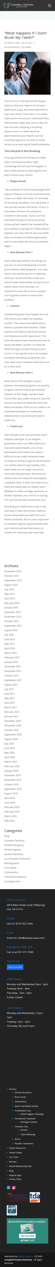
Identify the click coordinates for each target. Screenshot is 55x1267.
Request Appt (15, 1175)
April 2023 (9, 598)
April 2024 (9, 798)
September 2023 (13, 580)
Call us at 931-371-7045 (20, 952)
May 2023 (9, 594)
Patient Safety (15, 1152)
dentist (14, 101)
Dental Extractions (23, 1092)
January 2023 (11, 607)
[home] (17, 5)
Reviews (12, 1161)
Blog (6, 836)
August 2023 (11, 584)
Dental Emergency (14, 845)
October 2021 (11, 675)
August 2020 (11, 739)
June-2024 (9, 802)
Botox (17, 1139)
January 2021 (11, 716)
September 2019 (13, 789)
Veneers (24, 1130)
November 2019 (12, 779)
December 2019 (12, 775)
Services (12, 1089)
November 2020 (12, 725)
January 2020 (11, 770)
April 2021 (9, 702)
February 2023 (12, 603)
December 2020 (12, 721)
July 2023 (9, 589)
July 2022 (9, 634)
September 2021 (13, 680)
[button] (49, 5)
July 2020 (9, 743)
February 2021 (12, 711)
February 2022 (12, 657)
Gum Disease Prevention (17, 858)
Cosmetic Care (21, 1126)
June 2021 (9, 693)
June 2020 (9, 748)
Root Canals (20, 1097)
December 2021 (12, 666)
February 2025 (12, 807)
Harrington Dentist (28, 1122)
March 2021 (10, 707)
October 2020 (11, 730)
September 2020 (13, 734)
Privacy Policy (15, 1179)
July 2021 (9, 689)
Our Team (13, 1157)
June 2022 (9, 639)
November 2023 (12, 571)
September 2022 (13, 625)
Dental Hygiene (12, 849)
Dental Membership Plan (20, 1166)
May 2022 (9, 643)
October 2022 (11, 621)
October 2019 (11, 784)
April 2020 (9, 757)
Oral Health (26, 47)
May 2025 (9, 820)
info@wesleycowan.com (31, 937)
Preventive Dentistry (15, 876)
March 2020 (10, 761)
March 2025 (10, 816)
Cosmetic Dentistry (14, 840)
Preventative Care (23, 1110)
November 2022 (12, 616)
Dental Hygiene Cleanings (32, 1114)
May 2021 (9, 698)
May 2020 (9, 752)
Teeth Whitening (27, 1134)
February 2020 (12, 766)
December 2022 (12, 612)
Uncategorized (12, 881)
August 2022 (11, 630)
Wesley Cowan (13, 43)
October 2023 (11, 575)
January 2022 (11, 662)
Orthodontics (11, 872)
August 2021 (11, 684)
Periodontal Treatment (25, 1118)
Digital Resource (25, 1256)
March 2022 (10, 652)
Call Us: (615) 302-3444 (20, 923)
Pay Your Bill (15, 967)
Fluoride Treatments (24, 1143)
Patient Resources (17, 1148)
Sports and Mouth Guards (26, 1106)
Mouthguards (11, 863)
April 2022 (9, 648)
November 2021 (12, 671)
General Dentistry (12, 47)
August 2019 (11, 793)
